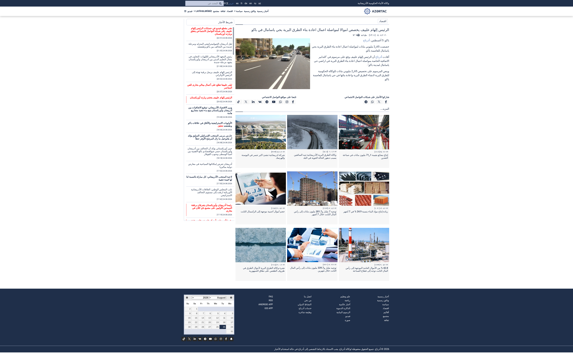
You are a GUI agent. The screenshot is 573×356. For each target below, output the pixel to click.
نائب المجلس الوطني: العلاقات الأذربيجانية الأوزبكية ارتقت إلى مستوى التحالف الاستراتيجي (211, 192)
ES (237, 3)
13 (209, 318)
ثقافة (223, 11)
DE (246, 3)
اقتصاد (230, 11)
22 (196, 322)
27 (209, 327)
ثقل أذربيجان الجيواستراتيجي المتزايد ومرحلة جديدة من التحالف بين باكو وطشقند (210, 45)
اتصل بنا (307, 296)
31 (232, 331)
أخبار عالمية (344, 304)
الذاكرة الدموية (343, 308)
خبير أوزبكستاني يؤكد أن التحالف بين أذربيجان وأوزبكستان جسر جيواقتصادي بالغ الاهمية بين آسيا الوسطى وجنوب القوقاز (210, 151)
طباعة (363, 35)
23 (189, 322)
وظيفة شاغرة (305, 312)
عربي (231, 3)
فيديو (190, 11)
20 (209, 322)
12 (217, 318)
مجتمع (216, 11)
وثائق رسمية (250, 11)
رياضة (347, 300)
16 (189, 318)
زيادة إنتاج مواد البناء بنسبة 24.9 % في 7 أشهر (365, 211)
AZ (259, 3)
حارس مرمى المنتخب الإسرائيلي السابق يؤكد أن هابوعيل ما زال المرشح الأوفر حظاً (210, 137)
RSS (271, 300)
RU (255, 3)
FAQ (271, 296)
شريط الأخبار (225, 22)
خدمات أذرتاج (305, 308)
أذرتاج (366, 40)
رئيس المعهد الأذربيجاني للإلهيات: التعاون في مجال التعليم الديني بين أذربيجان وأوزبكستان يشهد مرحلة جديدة (210, 59)
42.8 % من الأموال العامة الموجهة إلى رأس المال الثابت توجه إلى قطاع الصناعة (367, 269)
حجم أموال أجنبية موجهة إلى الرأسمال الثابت (263, 211)
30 (189, 327)
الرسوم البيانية (343, 312)
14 (203, 318)
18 (224, 322)
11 (224, 318)
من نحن (307, 300)
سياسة (239, 11)
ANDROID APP (265, 304)
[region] (210, 124)
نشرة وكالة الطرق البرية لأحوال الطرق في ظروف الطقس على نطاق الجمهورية (264, 269)
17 (232, 322)
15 (196, 318)
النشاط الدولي (304, 304)
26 (217, 327)
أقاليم (386, 312)
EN (250, 3)
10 (232, 318)
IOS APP (269, 308)
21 (203, 322)
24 (232, 327)
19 (217, 322)
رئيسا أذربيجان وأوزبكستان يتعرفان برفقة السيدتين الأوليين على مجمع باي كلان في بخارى (211, 208)
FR (241, 3)
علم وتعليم (345, 296)
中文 (226, 3)
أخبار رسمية (262, 11)
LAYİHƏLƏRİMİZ (203, 11)
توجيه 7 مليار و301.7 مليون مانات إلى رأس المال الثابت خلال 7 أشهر (315, 213)
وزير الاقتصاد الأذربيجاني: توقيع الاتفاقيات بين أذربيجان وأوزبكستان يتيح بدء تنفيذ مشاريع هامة (210, 110)
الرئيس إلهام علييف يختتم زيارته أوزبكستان (211, 97)
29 (196, 327)
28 (203, 327)
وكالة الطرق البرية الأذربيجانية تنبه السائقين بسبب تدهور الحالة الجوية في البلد (315, 156)
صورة (347, 320)
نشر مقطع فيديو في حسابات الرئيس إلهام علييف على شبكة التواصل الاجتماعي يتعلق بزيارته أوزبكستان (211, 31)
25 (224, 327)
